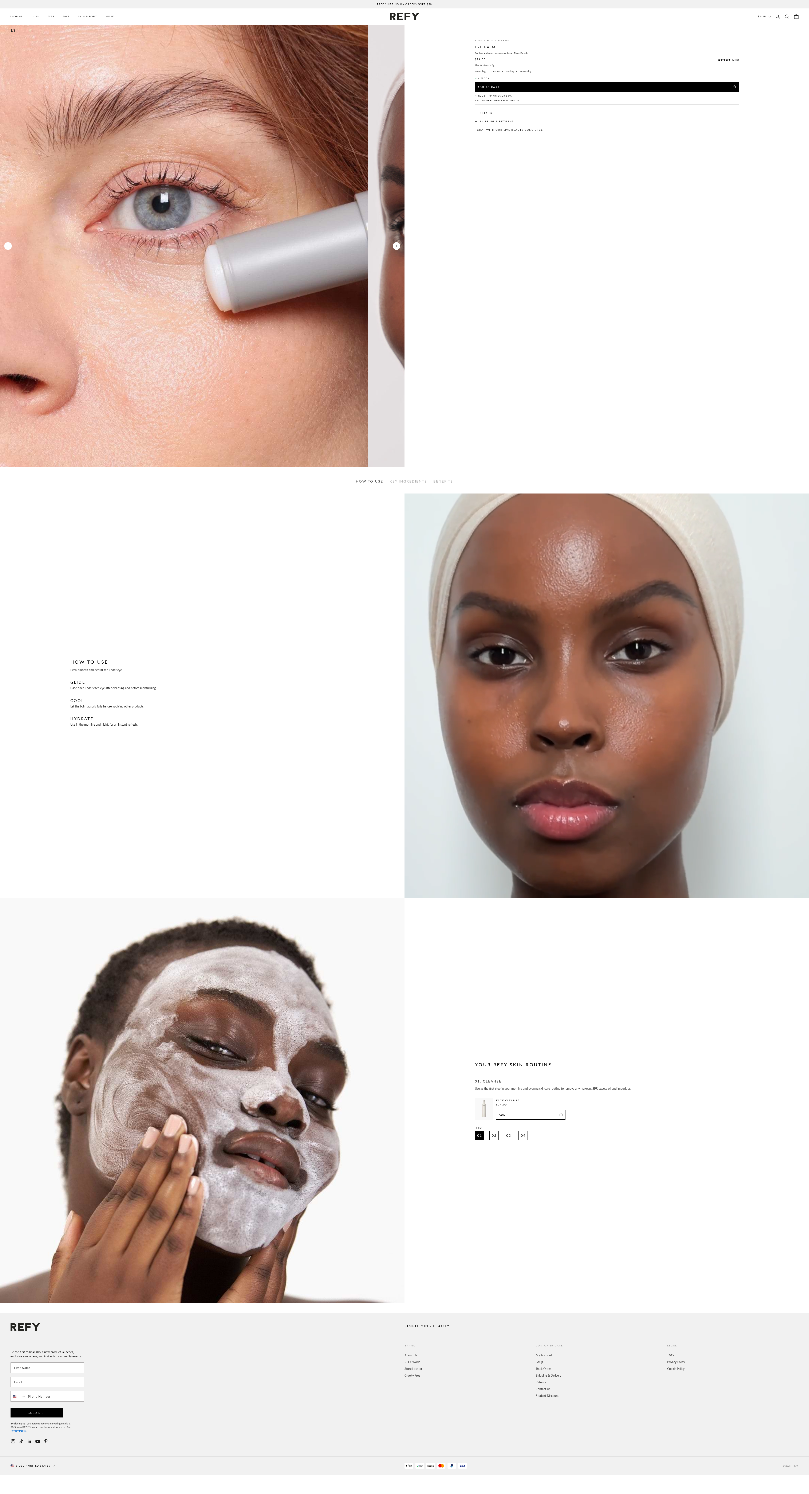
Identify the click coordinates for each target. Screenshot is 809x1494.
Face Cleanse (507, 1100)
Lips (36, 16)
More (110, 16)
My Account (544, 1355)
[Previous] (8, 246)
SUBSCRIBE (37, 1413)
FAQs (539, 1362)
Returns (541, 1382)
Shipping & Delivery (548, 1375)
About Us (410, 1355)
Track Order (543, 1368)
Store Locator (413, 1368)
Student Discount (547, 1395)
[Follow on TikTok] (21, 1441)
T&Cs (670, 1355)
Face (66, 16)
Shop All (17, 16)
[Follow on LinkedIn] (29, 1441)
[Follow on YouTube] (37, 1441)
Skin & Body (87, 16)
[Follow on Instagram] (13, 1441)
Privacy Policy (676, 1362)
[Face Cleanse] (484, 1109)
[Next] (396, 246)
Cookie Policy (675, 1368)
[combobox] (18, 1396)
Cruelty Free (412, 1375)
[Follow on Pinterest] (45, 1441)
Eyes (50, 16)
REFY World (412, 1362)
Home (478, 40)
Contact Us (543, 1389)
